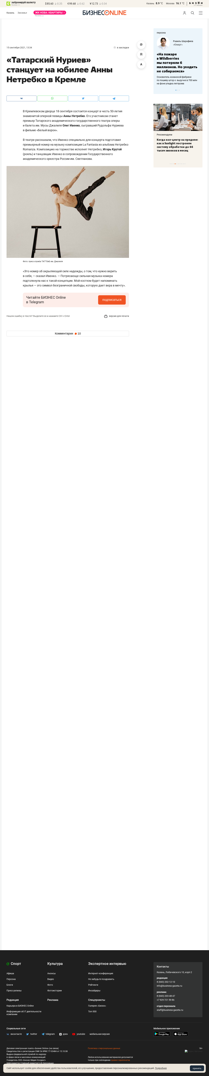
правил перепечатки (120, 1060)
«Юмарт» (178, 44)
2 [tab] (177, 90)
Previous (158, 90)
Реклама (52, 999)
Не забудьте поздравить (101, 979)
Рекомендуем (164, 134)
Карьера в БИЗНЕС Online (20, 1005)
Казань (150, 3)
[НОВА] (49, 13)
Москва (170, 3)
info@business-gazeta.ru (169, 985)
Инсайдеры (94, 990)
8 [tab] (181, 163)
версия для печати (119, 316)
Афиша (10, 973)
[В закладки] (141, 55)
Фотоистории (54, 990)
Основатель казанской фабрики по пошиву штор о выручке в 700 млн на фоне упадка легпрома (177, 80)
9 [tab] (183, 163)
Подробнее (161, 1068)
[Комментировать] (141, 45)
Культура (55, 964)
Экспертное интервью (107, 964)
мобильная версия (100, 1034)
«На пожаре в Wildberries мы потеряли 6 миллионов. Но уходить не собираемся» (177, 62)
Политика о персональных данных (104, 1048)
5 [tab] (176, 163)
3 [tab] (179, 90)
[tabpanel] (178, 60)
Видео (50, 979)
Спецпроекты (96, 999)
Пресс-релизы (14, 990)
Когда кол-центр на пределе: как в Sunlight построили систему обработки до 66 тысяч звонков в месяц (177, 145)
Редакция (13, 999)
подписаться (111, 299)
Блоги (10, 985)
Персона (11, 979)
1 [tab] (170, 163)
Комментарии (68, 333)
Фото (50, 985)
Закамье (22, 12)
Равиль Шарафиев (183, 41)
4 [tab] (175, 163)
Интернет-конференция (100, 973)
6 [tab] (178, 163)
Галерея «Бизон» (97, 1005)
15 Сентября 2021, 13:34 (19, 47)
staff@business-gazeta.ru (170, 1010)
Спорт (15, 964)
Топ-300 (92, 1011)
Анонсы (51, 973)
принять (197, 1068)
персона (161, 32)
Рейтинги (93, 985)
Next (199, 90)
